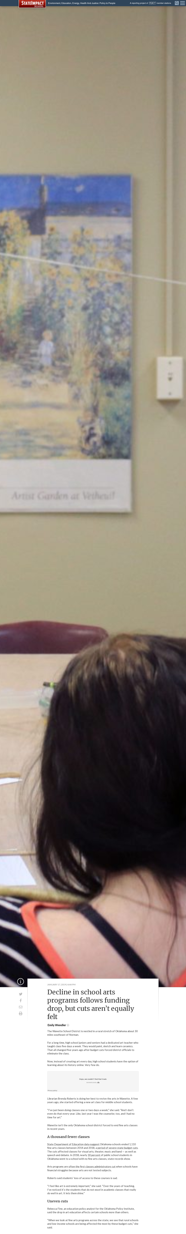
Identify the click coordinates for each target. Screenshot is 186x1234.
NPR (152, 3)
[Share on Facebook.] (21, 1000)
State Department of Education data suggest (73, 1144)
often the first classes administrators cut (92, 1166)
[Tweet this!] (20, 994)
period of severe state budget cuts (117, 1147)
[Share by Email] (20, 1007)
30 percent (94, 1155)
